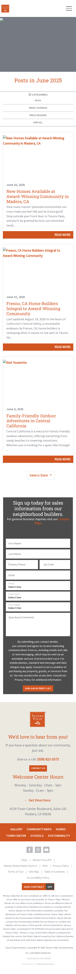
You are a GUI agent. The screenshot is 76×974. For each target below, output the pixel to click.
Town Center (16, 835)
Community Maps (39, 829)
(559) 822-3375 (48, 759)
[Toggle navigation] (69, 8)
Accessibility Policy (38, 877)
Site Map (34, 871)
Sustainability (59, 835)
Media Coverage (38, 107)
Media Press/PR (42, 860)
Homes (61, 829)
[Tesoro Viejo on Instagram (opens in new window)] (38, 850)
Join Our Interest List (38, 688)
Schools (37, 835)
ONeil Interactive (45, 963)
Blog (38, 100)
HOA (45, 866)
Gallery (16, 829)
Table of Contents (54, 871)
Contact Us (38, 768)
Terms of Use (16, 871)
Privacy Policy (61, 866)
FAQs (24, 860)
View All (38, 122)
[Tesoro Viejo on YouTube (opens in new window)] (46, 850)
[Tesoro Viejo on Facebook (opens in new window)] (30, 850)
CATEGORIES (39, 94)
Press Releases (38, 115)
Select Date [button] (39, 475)
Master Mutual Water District (21, 866)
